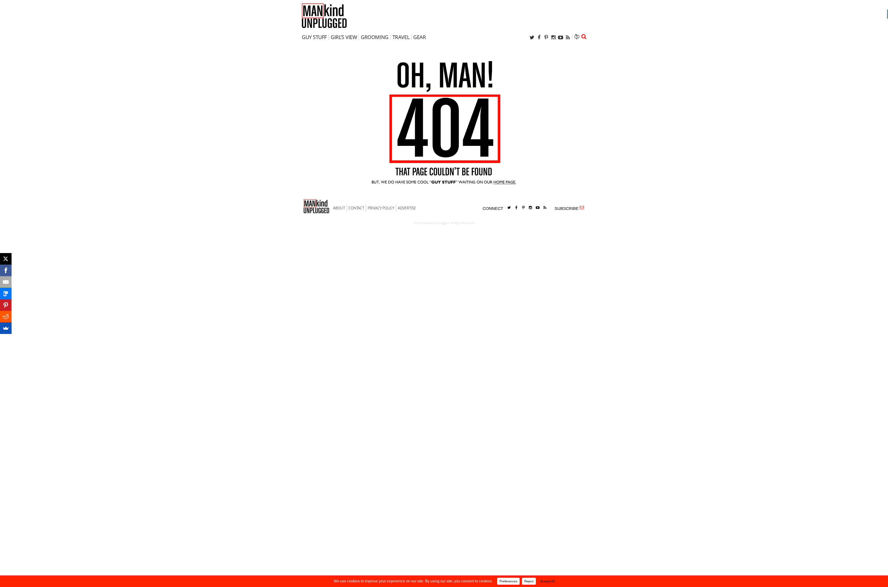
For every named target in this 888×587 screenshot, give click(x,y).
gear (419, 37)
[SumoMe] (6, 328)
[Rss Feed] (567, 37)
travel (400, 37)
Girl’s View (344, 37)
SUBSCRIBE (568, 208)
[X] (6, 259)
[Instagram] (553, 37)
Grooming (374, 37)
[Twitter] (531, 37)
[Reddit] (6, 316)
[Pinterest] (546, 37)
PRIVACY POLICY (381, 208)
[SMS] (6, 293)
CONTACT (356, 208)
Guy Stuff (314, 37)
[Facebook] (539, 37)
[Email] (6, 282)
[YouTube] (560, 37)
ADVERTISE (407, 208)
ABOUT (339, 208)
